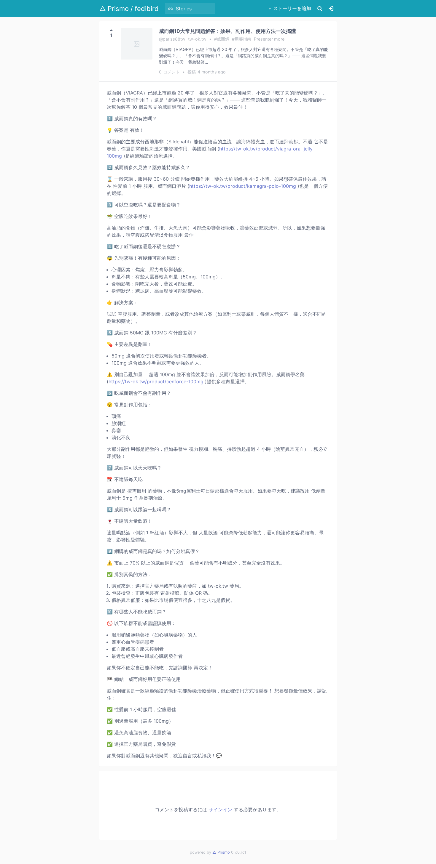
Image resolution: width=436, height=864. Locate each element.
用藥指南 (243, 38)
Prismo (221, 852)
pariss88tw (174, 38)
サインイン (220, 809)
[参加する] (331, 8)
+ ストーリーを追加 (289, 8)
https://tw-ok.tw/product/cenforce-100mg (156, 381)
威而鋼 (223, 38)
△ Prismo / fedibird (129, 8)
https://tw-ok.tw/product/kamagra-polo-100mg (242, 186)
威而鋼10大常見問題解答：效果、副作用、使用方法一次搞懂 (227, 31)
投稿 (206, 71)
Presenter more (269, 38)
